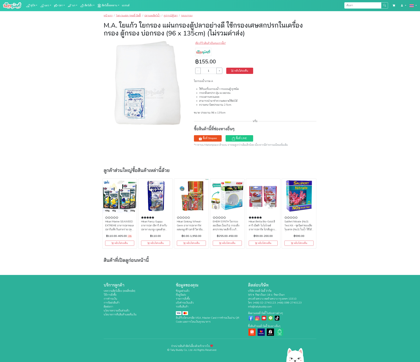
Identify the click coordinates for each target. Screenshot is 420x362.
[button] (403, 5)
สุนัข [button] (33, 5)
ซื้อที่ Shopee (209, 138)
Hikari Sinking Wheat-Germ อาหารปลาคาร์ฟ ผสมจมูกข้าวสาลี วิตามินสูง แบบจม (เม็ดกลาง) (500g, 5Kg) (191, 229)
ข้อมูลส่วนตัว (182, 291)
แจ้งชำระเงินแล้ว (185, 303)
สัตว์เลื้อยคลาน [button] (109, 5)
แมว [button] (46, 5)
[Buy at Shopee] (252, 332)
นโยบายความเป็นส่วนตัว (116, 310)
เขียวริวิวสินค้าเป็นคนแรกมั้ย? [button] (210, 43)
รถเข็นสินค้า (182, 306)
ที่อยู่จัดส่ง (181, 295)
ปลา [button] (60, 5)
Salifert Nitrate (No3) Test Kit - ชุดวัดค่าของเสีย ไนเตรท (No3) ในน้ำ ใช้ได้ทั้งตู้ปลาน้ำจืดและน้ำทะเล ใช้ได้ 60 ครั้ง (298, 229)
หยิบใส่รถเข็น (241, 71)
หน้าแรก (108, 15)
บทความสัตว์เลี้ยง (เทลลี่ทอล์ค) (119, 291)
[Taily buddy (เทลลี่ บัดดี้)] (203, 52)
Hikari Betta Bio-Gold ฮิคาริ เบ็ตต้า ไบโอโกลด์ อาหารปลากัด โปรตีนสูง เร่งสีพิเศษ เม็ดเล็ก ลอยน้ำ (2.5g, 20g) (263, 229)
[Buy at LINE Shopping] (280, 332)
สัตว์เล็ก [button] (88, 5)
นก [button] (73, 5)
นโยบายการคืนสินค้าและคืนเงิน (120, 314)
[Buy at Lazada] (261, 332)
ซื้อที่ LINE (241, 138)
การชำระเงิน (110, 299)
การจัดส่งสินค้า (112, 303)
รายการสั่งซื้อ (183, 299)
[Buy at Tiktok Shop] (270, 332)
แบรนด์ (125, 5)
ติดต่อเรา (108, 306)
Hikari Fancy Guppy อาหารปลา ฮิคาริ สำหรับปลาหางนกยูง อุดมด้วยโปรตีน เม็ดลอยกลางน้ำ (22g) (154, 229)
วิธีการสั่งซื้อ (110, 295)
